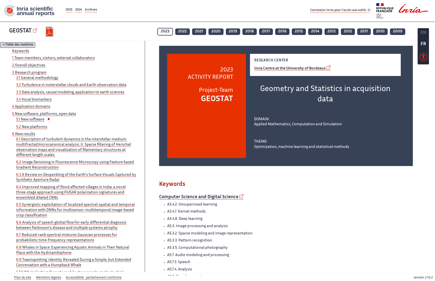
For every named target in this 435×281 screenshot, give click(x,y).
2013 (332, 31)
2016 (282, 31)
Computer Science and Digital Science (198, 197)
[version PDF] (50, 32)
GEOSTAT (20, 31)
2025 (69, 10)
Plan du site (22, 277)
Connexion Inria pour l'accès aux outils (338, 10)
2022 (182, 31)
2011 (364, 31)
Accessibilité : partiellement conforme (94, 277)
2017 (266, 31)
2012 (348, 31)
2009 (397, 31)
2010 (380, 31)
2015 (299, 31)
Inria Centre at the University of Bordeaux (290, 68)
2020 (216, 31)
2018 (249, 31)
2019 (233, 31)
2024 (78, 10)
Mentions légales (48, 277)
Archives (91, 10)
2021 (199, 31)
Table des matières (19, 45)
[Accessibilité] (423, 58)
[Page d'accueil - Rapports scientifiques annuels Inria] (32, 11)
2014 (315, 31)
